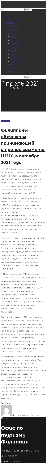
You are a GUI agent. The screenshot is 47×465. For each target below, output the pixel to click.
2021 (9, 88)
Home (4, 88)
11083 (39, 415)
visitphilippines (19, 415)
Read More (6, 403)
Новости (5, 121)
